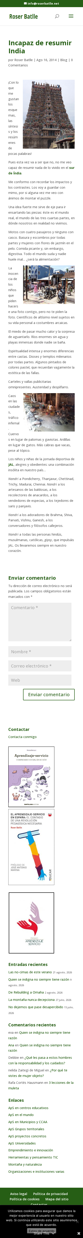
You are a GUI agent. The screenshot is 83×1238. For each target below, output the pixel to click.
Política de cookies (24, 1199)
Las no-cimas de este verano (30, 972)
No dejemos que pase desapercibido (35, 1007)
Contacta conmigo (22, 737)
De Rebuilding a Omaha (26, 992)
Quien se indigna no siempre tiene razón (38, 979)
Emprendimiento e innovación (30, 1150)
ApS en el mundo (21, 1115)
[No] (77, 1221)
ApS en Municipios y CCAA (27, 1122)
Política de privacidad (50, 1194)
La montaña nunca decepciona (31, 999)
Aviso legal (18, 1194)
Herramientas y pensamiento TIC (33, 1157)
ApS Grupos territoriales (26, 1129)
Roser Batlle (23, 60)
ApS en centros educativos (28, 1108)
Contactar (39, 1204)
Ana (11, 1045)
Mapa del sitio (56, 1199)
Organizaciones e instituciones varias (36, 1171)
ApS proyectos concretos (27, 1136)
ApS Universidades (22, 1143)
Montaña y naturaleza (25, 1164)
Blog (63, 60)
